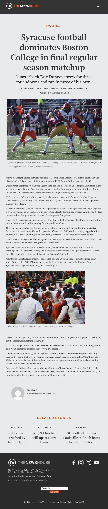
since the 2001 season (53, 345)
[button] (98, 6)
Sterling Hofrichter (87, 228)
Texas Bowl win (46, 371)
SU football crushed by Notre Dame (17, 437)
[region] (34, 490)
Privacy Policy (67, 502)
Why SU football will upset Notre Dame (44, 437)
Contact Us (79, 502)
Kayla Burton (77, 88)
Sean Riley (36, 223)
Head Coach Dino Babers (71, 353)
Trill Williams (31, 262)
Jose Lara (41, 88)
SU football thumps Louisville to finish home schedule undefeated (81, 437)
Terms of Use (45, 476)
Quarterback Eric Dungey (18, 185)
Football (54, 26)
